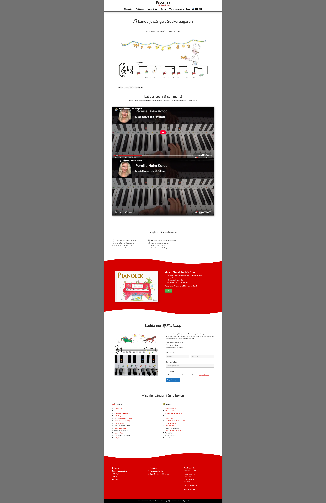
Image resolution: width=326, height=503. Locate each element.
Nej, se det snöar (119, 433)
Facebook (117, 480)
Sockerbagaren (119, 416)
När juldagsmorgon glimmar (123, 418)
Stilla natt (168, 416)
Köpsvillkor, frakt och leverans (159, 474)
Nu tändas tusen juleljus (122, 413)
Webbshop (153, 468)
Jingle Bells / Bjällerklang (122, 421)
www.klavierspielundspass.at (179, 501)
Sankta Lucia (169, 418)
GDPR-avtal (170, 371)
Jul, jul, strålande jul (120, 428)
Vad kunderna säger (120, 471)
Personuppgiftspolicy (156, 471)
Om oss (116, 468)
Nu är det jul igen (119, 423)
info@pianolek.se (189, 490)
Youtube (116, 477)
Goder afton (118, 408)
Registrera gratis (173, 380)
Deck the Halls (169, 426)
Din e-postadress (172, 362)
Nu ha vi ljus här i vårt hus (173, 413)
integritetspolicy (204, 375)
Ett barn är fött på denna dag (174, 411)
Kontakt (116, 474)
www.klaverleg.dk (163, 501)
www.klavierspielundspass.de (146, 501)
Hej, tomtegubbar (170, 423)
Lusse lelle (117, 411)
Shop (168, 291)
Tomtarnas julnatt (170, 408)
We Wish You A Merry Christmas (175, 421)
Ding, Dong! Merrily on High (174, 431)
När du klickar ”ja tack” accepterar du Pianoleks (188, 375)
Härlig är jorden (119, 438)
